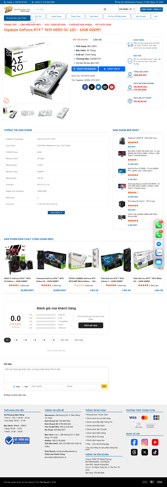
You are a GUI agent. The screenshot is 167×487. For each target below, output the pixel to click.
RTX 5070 (95, 80)
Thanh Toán (75, 16)
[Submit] (105, 9)
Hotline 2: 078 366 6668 (44, 2)
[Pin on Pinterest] (112, 87)
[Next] (65, 70)
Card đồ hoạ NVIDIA (80, 25)
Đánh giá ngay (90, 325)
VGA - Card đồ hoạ (55, 25)
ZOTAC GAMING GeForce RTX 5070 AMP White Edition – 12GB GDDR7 (83, 279)
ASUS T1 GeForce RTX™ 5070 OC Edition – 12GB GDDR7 (17, 279)
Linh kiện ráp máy (30, 25)
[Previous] (7, 70)
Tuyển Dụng (56, 16)
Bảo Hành (94, 16)
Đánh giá (89, 285)
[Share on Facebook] (85, 87)
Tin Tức (38, 16)
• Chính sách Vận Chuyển (96, 429)
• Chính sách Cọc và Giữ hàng (98, 418)
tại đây (154, 48)
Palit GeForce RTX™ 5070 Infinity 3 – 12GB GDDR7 (112, 279)
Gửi (104, 386)
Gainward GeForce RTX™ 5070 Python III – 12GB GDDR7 (50, 279)
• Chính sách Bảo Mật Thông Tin (98, 422)
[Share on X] (92, 87)
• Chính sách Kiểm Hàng (95, 433)
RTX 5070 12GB (103, 25)
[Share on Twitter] (98, 87)
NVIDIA (87, 80)
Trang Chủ (10, 25)
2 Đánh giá (24, 285)
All (7, 340)
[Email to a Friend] (105, 87)
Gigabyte (79, 80)
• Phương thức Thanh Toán (96, 415)
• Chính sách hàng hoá (94, 440)
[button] (127, 9)
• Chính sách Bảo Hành (95, 426)
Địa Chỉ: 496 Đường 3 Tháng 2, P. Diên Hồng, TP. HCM (140, 2)
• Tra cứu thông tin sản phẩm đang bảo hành (101, 448)
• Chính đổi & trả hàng (94, 437)
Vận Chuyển (141, 16)
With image (79, 340)
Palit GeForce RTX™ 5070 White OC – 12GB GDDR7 (147, 279)
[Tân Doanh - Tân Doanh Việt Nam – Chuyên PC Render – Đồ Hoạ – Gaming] (17, 9)
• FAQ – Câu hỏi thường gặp (97, 444)
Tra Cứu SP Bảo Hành (117, 16)
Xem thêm (55, 213)
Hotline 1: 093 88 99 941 (16, 2)
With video (65, 340)
